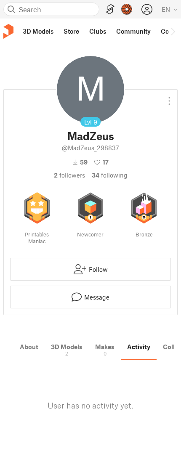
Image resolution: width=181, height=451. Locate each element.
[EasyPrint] (110, 9)
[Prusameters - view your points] (126, 9)
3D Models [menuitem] (38, 31)
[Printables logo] (8, 31)
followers (69, 175)
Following (110, 175)
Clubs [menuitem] (97, 31)
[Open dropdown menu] (169, 97)
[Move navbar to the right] (172, 31)
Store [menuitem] (71, 31)
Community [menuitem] (133, 31)
